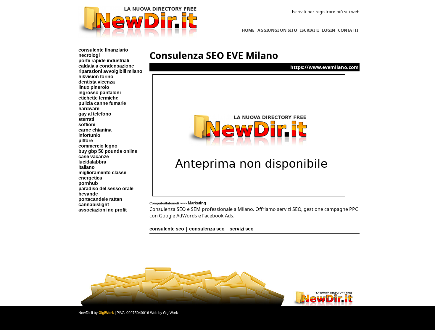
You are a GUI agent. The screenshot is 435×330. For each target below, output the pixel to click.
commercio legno (97, 145)
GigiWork (106, 313)
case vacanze (93, 156)
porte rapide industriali (103, 60)
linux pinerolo (93, 87)
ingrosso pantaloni (99, 92)
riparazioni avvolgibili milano (110, 71)
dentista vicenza (96, 81)
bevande (88, 193)
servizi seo (242, 228)
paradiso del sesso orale (105, 188)
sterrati (86, 119)
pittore (85, 140)
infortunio (89, 135)
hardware (88, 108)
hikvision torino (95, 76)
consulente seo (166, 228)
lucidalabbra (92, 161)
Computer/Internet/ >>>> (177, 203)
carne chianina (95, 129)
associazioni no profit (102, 209)
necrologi (89, 55)
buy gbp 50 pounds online (107, 151)
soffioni (86, 124)
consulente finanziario (103, 49)
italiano (86, 167)
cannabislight (93, 204)
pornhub (88, 183)
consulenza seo (207, 228)
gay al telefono (94, 113)
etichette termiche (98, 97)
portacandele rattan (100, 199)
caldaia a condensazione (106, 65)
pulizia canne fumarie (102, 103)
